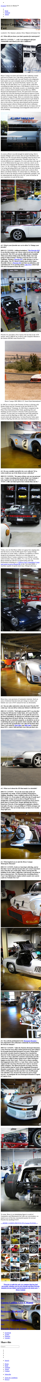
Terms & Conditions (11, 1378)
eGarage (3, 6)
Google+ (7, 1338)
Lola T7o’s (28, 265)
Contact (7, 1371)
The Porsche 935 (33, 250)
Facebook (8, 1333)
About (7, 14)
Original (7, 13)
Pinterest (7, 1336)
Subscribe (8, 1374)
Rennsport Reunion (30, 1041)
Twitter (7, 1334)
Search (7, 1360)
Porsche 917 (18, 259)
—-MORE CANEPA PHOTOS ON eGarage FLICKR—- (19, 1223)
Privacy (7, 1379)
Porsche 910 (17, 263)
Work (6, 11)
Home (7, 1364)
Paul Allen (18, 725)
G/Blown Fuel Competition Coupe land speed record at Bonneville (20, 563)
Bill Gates (28, 725)
